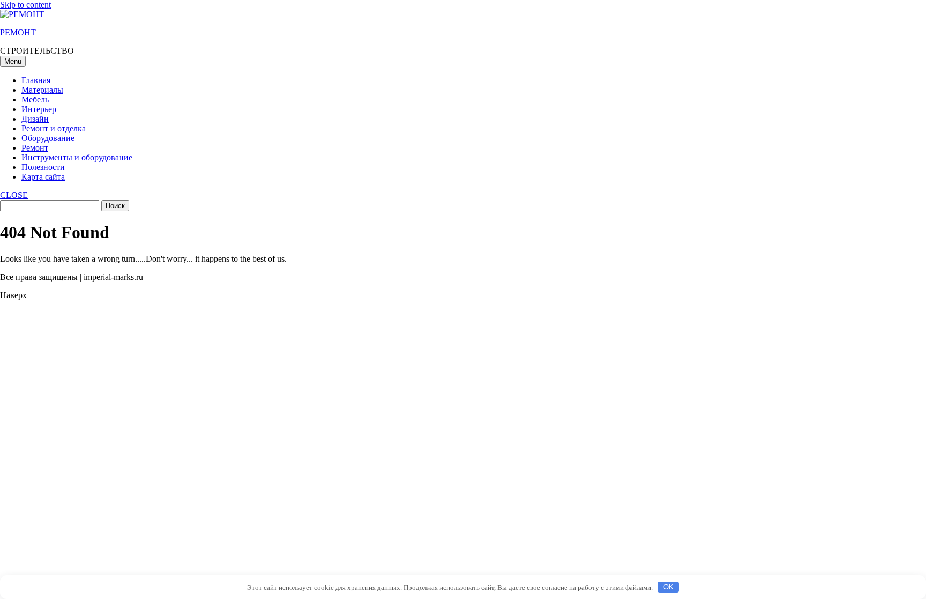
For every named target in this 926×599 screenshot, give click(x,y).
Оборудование (47, 138)
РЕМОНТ (18, 32)
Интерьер (38, 109)
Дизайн (35, 118)
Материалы (42, 89)
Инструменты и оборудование (76, 157)
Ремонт (34, 147)
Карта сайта (43, 176)
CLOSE (14, 194)
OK (668, 587)
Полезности (43, 167)
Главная (35, 80)
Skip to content (25, 4)
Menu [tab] (12, 61)
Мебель (35, 99)
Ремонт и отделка (53, 128)
